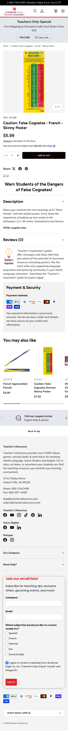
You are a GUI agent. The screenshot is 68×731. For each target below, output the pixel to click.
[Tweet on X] (14, 169)
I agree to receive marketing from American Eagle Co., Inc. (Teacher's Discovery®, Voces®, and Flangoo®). (33, 666)
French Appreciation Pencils (15, 385)
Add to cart (44, 155)
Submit (11, 682)
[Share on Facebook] (20, 169)
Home (6, 46)
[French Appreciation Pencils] (17, 361)
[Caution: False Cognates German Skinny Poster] (48, 361)
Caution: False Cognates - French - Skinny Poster (33, 46)
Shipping (7, 141)
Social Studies (16, 654)
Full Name (12, 597)
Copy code (43, 37)
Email (9, 611)
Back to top (34, 431)
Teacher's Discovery (18, 723)
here (40, 277)
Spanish (13, 633)
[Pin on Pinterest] (26, 169)
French (13, 638)
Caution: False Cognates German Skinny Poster (45, 387)
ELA (10, 649)
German (13, 643)
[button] (56, 10)
